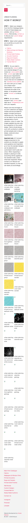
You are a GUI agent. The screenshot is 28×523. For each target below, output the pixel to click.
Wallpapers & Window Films (12, 475)
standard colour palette (14, 81)
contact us (20, 34)
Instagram (7, 499)
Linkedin (6, 505)
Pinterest (7, 502)
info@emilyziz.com (17, 102)
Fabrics (9, 48)
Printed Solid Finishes (13, 54)
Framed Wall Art (12, 62)
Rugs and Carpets (12, 58)
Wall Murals (7, 485)
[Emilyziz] (6, 10)
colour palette (15, 72)
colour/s (15, 68)
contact (10, 74)
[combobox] (14, 5)
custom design (18, 36)
